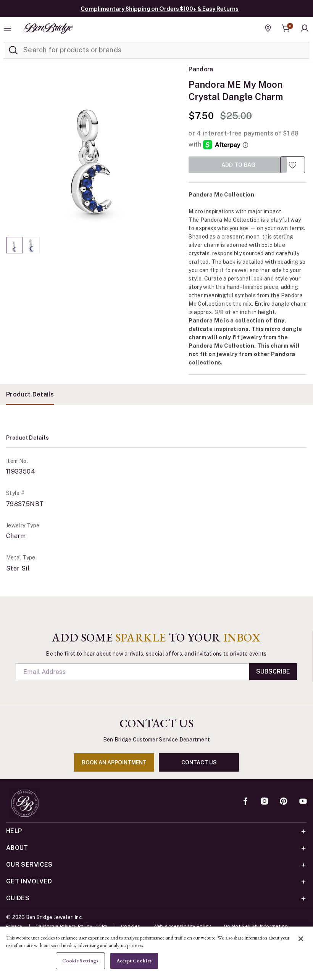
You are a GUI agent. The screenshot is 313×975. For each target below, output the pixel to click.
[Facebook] (245, 802)
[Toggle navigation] (8, 28)
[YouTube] (303, 802)
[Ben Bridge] (48, 28)
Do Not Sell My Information (256, 926)
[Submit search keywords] (13, 50)
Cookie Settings (80, 960)
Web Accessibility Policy (182, 926)
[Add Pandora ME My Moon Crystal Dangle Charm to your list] (292, 164)
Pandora (201, 69)
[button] (304, 28)
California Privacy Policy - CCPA (71, 926)
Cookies (130, 926)
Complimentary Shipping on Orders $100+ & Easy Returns (160, 8)
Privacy (14, 926)
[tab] (30, 394)
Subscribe (273, 671)
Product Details (30, 394)
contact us (199, 762)
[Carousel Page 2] (31, 245)
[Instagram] (264, 802)
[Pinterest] (283, 802)
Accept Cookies (134, 960)
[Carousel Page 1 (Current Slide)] (14, 245)
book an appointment (114, 762)
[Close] (300, 938)
